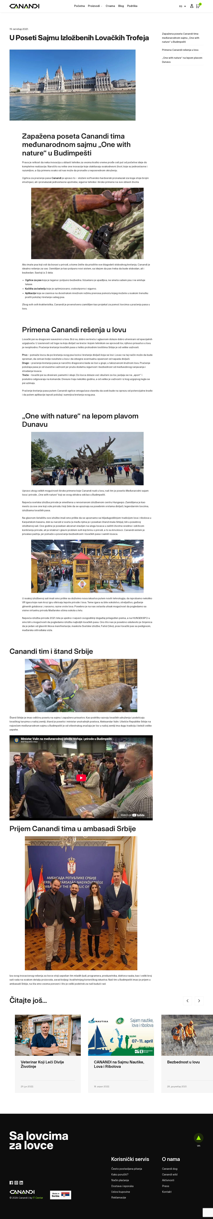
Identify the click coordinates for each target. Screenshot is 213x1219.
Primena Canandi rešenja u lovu (180, 50)
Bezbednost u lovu (110, 1062)
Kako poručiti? (119, 1174)
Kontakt (167, 1192)
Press (165, 1186)
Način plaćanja (120, 1180)
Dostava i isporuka (122, 1186)
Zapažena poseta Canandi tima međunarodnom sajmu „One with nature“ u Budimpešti (180, 38)
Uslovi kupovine (120, 1192)
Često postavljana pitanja (126, 1169)
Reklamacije (118, 1197)
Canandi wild (169, 1174)
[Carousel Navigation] (157, 1000)
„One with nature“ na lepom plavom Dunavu (182, 60)
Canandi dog (169, 1169)
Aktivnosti (168, 1180)
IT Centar (38, 1198)
